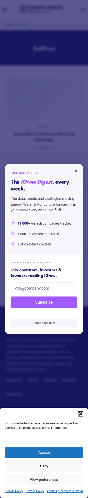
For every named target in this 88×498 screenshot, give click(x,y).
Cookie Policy (14, 491)
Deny (44, 466)
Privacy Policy (35, 491)
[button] (80, 413)
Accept (44, 452)
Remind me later (44, 323)
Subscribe (44, 302)
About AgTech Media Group (65, 491)
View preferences (44, 479)
